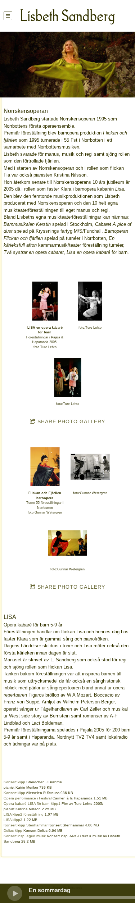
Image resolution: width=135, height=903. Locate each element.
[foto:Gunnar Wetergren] (90, 466)
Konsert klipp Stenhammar (26, 825)
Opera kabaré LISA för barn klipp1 (32, 804)
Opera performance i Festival (27, 798)
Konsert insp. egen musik (25, 836)
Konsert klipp (14, 782)
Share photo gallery (71, 421)
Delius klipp (13, 831)
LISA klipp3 (13, 820)
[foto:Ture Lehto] (90, 301)
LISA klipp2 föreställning (24, 814)
